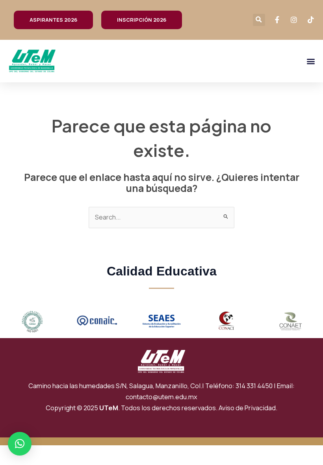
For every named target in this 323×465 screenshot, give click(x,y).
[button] (259, 20)
